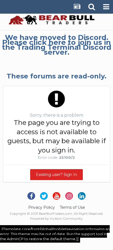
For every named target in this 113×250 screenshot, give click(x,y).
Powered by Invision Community (56, 218)
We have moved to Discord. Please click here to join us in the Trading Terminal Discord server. (56, 45)
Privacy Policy (41, 207)
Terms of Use (72, 207)
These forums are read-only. (56, 76)
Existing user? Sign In (56, 174)
